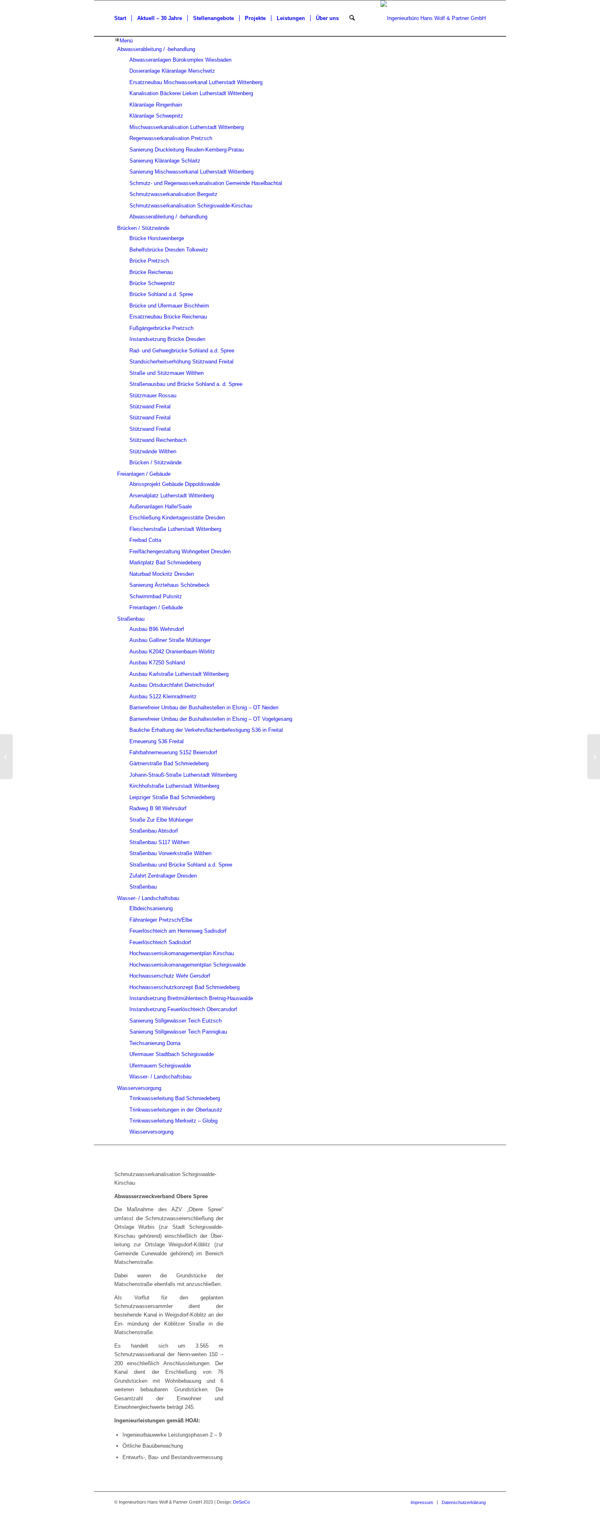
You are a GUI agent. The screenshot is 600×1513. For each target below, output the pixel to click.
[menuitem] (120, 18)
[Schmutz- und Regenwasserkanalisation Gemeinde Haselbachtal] (6, 756)
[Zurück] (264, 1255)
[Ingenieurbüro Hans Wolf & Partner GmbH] (433, 18)
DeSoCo (241, 1502)
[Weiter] (467, 1255)
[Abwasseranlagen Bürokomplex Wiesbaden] (593, 756)
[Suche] (352, 18)
